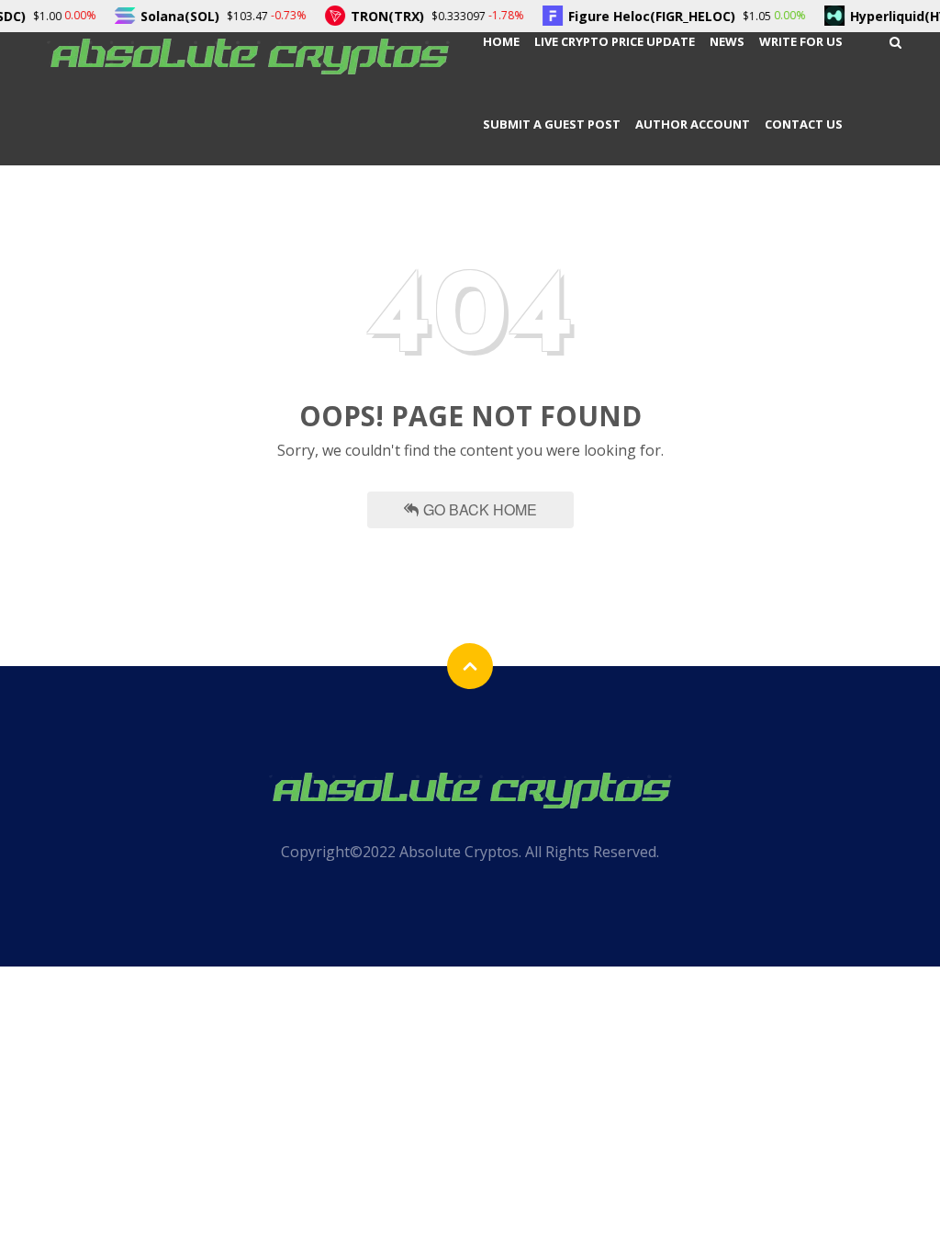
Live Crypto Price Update (614, 41)
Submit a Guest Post (552, 124)
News (727, 41)
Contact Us (804, 124)
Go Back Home (480, 509)
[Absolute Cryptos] (248, 54)
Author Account (692, 124)
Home (501, 41)
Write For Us (801, 41)
